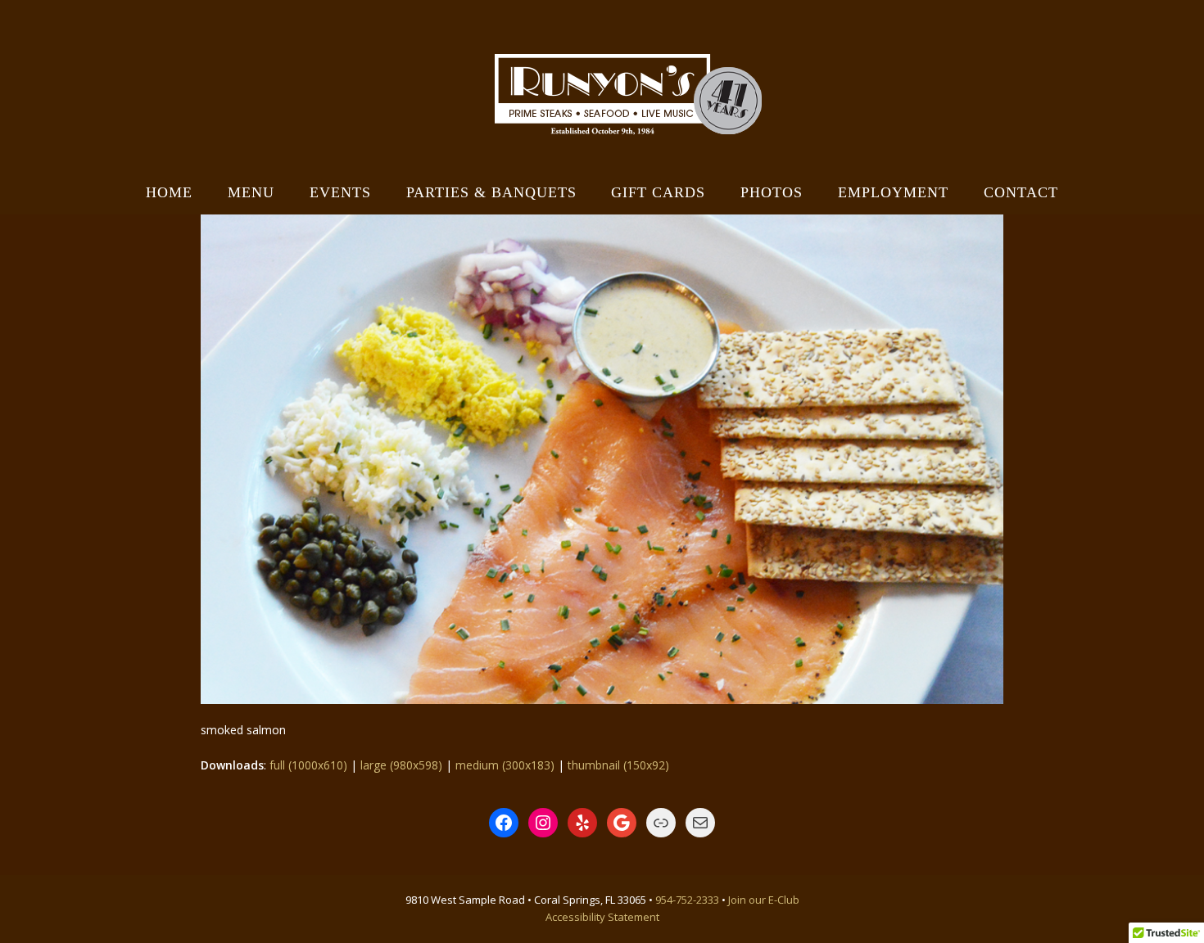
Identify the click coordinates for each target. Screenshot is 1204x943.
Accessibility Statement (602, 916)
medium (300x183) (504, 765)
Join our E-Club (763, 899)
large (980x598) (401, 765)
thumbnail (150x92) (618, 765)
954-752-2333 (687, 899)
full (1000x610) (308, 765)
